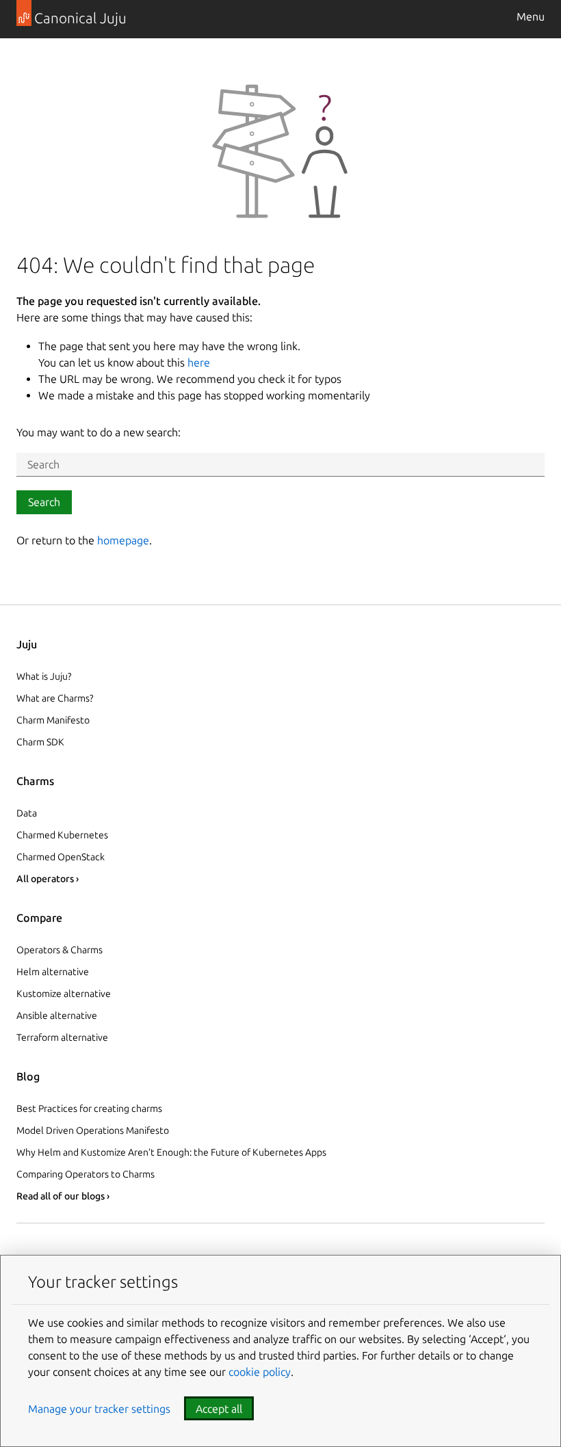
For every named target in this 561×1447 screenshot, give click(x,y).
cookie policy (260, 1372)
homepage (123, 540)
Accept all (219, 1409)
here (198, 362)
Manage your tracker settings (99, 1409)
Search (44, 502)
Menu (531, 16)
